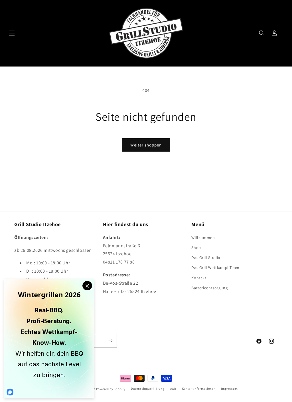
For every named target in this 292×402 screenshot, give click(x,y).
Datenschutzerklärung (148, 389)
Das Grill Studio (205, 257)
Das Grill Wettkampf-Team (215, 267)
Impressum (229, 389)
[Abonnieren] (110, 340)
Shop (196, 247)
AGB (173, 389)
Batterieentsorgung (209, 287)
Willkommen (203, 237)
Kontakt (198, 277)
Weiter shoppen (146, 145)
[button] (12, 33)
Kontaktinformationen (199, 389)
